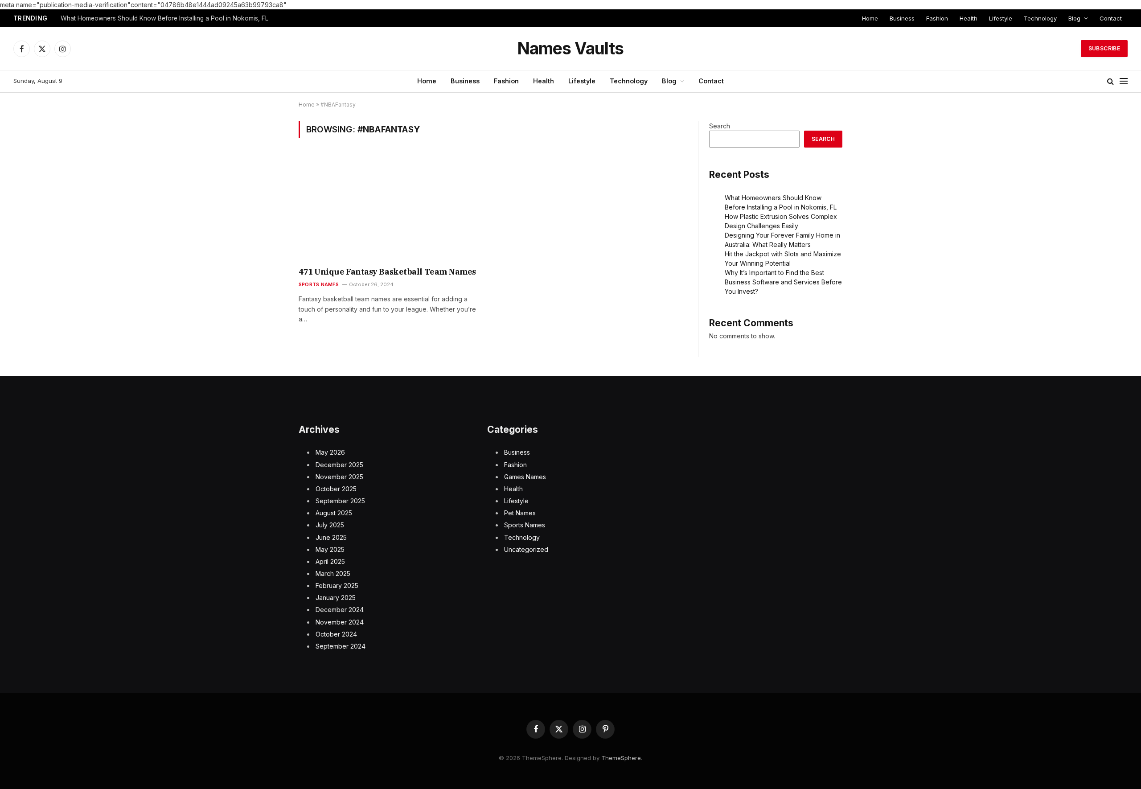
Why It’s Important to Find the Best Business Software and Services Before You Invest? (783, 282)
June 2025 (331, 537)
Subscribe (1104, 48)
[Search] (1110, 81)
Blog (1074, 18)
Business (902, 18)
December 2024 (340, 609)
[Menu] (1124, 81)
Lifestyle (1000, 18)
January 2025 (336, 597)
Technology (1040, 18)
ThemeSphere (621, 757)
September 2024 (340, 646)
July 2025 (330, 525)
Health (968, 18)
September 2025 (340, 501)
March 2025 (333, 573)
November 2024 (340, 622)
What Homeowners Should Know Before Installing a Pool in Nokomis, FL (164, 18)
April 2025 (330, 561)
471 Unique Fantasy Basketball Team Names (387, 272)
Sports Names (319, 284)
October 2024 (336, 634)
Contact (1111, 18)
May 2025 (330, 549)
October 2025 (336, 489)
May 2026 (330, 452)
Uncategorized (526, 549)
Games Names (525, 477)
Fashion (937, 18)
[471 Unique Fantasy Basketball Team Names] (391, 208)
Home (870, 18)
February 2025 (337, 585)
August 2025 (334, 513)
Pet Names (520, 513)
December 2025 (339, 464)
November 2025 (339, 477)
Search (719, 126)
